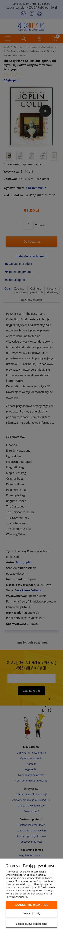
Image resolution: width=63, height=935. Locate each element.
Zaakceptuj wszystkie (31, 904)
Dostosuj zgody (31, 913)
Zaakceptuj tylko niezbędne (31, 923)
